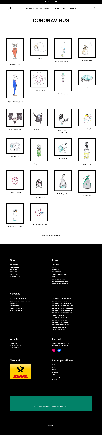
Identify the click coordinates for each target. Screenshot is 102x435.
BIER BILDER (14, 303)
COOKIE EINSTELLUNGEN (59, 274)
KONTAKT (55, 267)
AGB (53, 276)
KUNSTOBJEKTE (15, 276)
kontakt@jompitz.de (62, 345)
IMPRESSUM (55, 269)
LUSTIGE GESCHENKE (58, 329)
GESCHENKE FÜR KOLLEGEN (60, 317)
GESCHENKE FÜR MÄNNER (60, 322)
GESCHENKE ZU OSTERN (59, 301)
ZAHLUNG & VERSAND (58, 279)
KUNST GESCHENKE (16, 310)
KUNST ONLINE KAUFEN (17, 308)
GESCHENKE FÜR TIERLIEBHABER (62, 313)
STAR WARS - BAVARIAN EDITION (20, 301)
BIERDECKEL (14, 274)
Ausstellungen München (60, 406)
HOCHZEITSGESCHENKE (59, 327)
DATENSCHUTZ (56, 272)
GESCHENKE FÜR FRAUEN (60, 320)
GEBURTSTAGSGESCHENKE (60, 325)
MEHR (64, 8)
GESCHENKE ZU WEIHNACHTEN (61, 298)
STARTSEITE (14, 265)
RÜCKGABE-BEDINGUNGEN (60, 281)
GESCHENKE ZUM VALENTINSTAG (62, 303)
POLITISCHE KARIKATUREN (18, 298)
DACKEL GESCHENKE (58, 315)
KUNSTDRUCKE (30, 8)
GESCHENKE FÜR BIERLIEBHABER (62, 310)
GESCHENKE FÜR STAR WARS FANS (62, 306)
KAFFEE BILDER (14, 306)
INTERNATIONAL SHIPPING (60, 284)
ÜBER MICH (73, 8)
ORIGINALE (47, 8)
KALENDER (39, 8)
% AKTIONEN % (56, 8)
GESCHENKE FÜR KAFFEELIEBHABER (63, 308)
